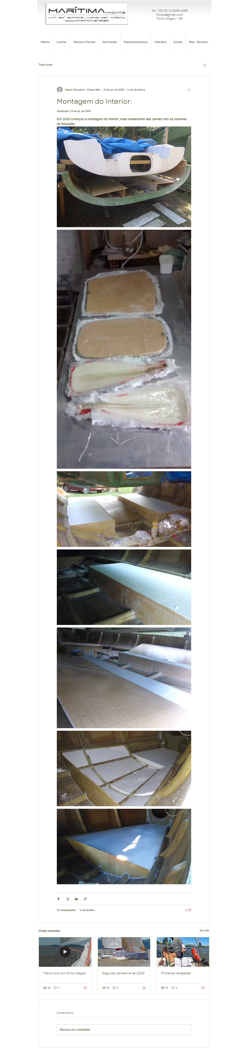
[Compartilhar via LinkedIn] (76, 899)
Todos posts (45, 64)
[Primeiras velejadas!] (183, 952)
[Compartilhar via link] (85, 899)
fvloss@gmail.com (169, 15)
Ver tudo (204, 930)
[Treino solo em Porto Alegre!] (65, 952)
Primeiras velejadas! (176, 973)
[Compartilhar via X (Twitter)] (67, 899)
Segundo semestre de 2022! (123, 973)
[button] (204, 64)
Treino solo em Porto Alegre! (64, 973)
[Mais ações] (189, 89)
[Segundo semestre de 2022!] (124, 952)
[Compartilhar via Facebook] (58, 899)
